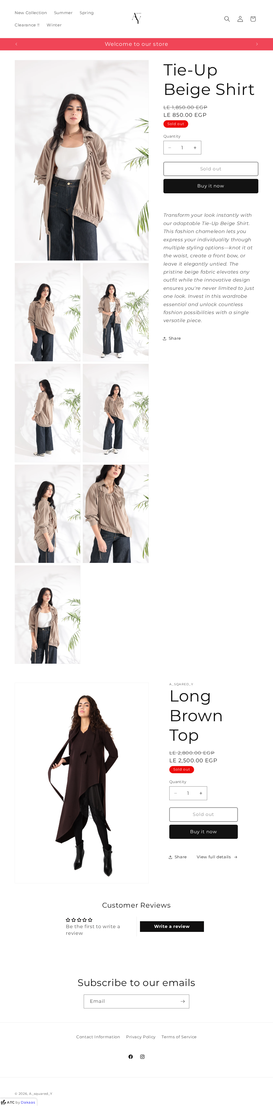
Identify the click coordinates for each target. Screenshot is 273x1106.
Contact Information (98, 1036)
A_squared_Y (40, 1094)
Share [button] (175, 338)
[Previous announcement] (16, 44)
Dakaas (28, 1102)
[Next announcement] (257, 44)
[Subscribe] (182, 1001)
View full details (214, 856)
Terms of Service (179, 1036)
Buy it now (210, 186)
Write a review (172, 926)
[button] (227, 19)
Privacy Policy (141, 1036)
